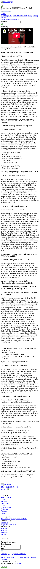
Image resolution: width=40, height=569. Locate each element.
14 (15, 487)
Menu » (3, 14)
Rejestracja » (5, 554)
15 (17, 487)
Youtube (4, 530)
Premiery (16, 16)
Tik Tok (3, 534)
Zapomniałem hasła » (19, 554)
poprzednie (7, 484)
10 (7, 487)
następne (4, 489)
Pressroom (4, 511)
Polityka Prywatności (8, 557)
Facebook (4, 528)
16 (19, 487)
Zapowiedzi (23, 16)
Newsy (30, 16)
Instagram (4, 532)
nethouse (18, 563)
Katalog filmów (6, 507)
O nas (10, 16)
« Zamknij (4, 16)
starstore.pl (4, 523)
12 (11, 487)
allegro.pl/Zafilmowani (8, 525)
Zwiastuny (4, 509)
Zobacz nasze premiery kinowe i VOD (14, 519)
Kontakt (3, 513)
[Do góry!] (7, 2)
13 (13, 487)
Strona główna (6, 497)
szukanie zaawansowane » (10, 19)
